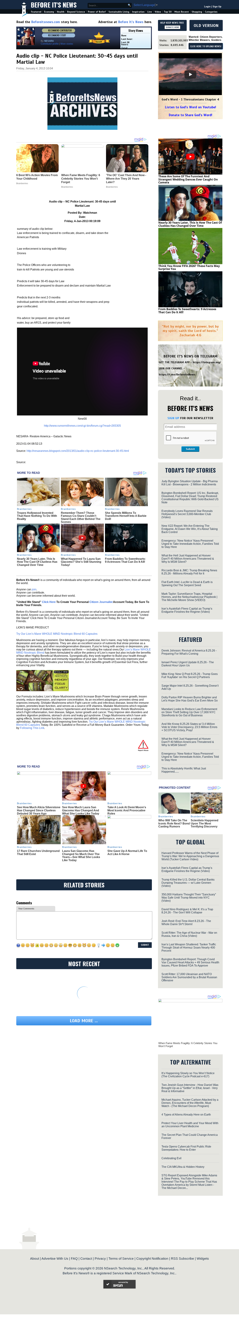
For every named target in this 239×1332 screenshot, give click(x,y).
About (34, 1258)
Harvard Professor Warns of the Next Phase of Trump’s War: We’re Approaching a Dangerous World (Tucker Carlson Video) (190, 856)
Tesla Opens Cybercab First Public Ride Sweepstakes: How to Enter (186, 1148)
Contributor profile (50, 43)
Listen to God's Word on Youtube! (190, 107)
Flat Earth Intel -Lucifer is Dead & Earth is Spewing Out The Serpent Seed (187, 584)
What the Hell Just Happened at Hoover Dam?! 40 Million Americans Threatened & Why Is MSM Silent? (187, 558)
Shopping (197, 11)
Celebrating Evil (171, 1158)
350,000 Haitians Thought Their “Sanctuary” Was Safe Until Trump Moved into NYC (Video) (188, 897)
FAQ (74, 1258)
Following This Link (32, 727)
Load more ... (84, 1021)
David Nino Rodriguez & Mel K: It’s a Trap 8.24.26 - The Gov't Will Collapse (187, 911)
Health (60, 11)
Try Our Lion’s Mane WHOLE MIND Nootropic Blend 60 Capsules (56, 633)
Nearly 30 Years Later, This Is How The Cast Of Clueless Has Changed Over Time (37, 561)
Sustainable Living (118, 11)
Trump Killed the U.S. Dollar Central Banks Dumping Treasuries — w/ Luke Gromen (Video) (188, 882)
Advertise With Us (54, 1258)
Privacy (100, 1258)
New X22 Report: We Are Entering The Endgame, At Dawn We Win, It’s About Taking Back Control (189, 529)
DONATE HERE (172, 27)
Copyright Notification (152, 1258)
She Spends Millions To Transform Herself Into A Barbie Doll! (125, 515)
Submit (190, 449)
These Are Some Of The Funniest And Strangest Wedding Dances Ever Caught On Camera (188, 179)
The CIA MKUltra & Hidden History (182, 1166)
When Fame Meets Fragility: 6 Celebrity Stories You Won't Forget (187, 1045)
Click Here (49, 601)
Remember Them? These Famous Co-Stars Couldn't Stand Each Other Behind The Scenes (80, 517)
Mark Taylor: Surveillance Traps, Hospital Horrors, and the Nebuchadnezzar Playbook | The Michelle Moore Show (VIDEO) (189, 597)
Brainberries (24, 509)
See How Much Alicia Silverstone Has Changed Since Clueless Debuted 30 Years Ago (38, 810)
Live (149, 11)
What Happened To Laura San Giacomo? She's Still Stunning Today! (81, 561)
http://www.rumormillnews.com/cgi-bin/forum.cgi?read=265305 (82, 425)
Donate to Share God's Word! (190, 115)
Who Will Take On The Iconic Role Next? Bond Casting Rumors (174, 823)
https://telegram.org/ (207, 362)
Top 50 (168, 11)
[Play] (190, 74)
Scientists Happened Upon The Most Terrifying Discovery (204, 823)
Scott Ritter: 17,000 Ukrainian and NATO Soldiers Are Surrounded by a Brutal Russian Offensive (189, 977)
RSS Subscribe (182, 1258)
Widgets (203, 1258)
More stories (67, 43)
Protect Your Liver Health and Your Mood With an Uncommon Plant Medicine (189, 1125)
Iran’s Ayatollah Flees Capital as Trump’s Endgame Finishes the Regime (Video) (186, 610)
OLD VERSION (206, 25)
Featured (36, 11)
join (34, 589)
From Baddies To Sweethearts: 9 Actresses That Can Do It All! (125, 560)
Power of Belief (97, 11)
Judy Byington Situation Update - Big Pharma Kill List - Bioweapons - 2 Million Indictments (189, 483)
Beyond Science (76, 11)
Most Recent (181, 11)
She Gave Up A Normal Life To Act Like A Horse (127, 852)
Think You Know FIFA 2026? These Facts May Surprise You (189, 267)
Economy (49, 11)
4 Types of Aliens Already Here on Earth (186, 1114)
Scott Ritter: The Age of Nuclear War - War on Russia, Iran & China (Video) (189, 934)
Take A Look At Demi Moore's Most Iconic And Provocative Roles (126, 810)
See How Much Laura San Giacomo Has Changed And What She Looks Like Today (80, 810)
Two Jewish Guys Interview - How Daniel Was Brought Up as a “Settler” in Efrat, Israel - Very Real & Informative (189, 1088)
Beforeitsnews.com (45, 22)
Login (207, 6)
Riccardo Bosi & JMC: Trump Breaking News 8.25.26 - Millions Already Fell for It (189, 572)
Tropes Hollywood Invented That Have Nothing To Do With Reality (37, 515)
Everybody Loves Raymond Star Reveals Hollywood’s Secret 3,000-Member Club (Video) (187, 514)
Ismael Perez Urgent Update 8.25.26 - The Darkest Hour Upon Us (187, 664)
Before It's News (54, 4)
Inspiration (138, 11)
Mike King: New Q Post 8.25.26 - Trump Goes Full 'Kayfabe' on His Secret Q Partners (189, 675)
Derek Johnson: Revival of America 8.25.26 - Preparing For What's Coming (189, 652)
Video (158, 11)
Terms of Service (121, 1258)
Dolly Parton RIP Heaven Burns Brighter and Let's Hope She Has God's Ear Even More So (189, 699)
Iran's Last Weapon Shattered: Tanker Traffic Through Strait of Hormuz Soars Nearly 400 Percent (188, 947)
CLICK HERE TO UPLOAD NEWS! (205, 46)
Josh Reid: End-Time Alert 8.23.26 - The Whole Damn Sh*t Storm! (186, 923)
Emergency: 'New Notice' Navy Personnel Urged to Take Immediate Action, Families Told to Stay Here (190, 543)
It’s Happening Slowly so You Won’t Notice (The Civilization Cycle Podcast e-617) (188, 1075)
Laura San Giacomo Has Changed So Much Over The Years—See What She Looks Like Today (81, 855)
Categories (211, 11)
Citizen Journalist (101, 601)
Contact (86, 1258)
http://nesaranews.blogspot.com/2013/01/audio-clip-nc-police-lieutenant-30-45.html (78, 450)
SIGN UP (173, 418)
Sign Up (217, 6)
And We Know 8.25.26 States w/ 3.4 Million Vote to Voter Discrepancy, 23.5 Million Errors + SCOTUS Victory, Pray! (189, 727)
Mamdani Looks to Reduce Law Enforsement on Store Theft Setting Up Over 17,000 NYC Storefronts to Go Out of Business (189, 712)
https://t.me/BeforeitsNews (177, 374)
